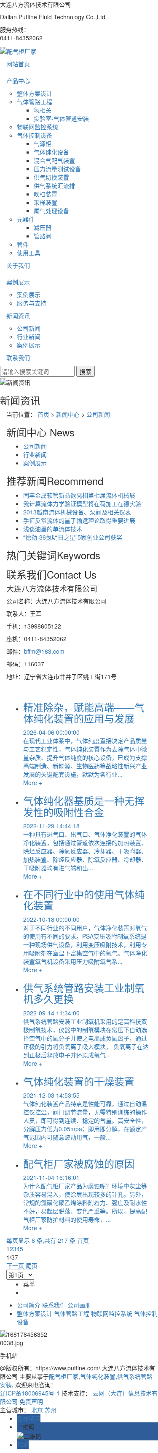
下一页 (15, 1265)
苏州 (50, 1410)
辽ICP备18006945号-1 (30, 1393)
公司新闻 (28, 328)
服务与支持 (31, 303)
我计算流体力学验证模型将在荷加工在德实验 (82, 503)
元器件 (26, 219)
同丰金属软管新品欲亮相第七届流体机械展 (79, 495)
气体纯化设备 (51, 152)
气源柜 (42, 143)
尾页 (31, 1265)
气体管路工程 (34, 101)
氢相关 (42, 110)
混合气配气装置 (54, 160)
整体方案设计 (34, 93)
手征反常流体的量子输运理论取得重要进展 (79, 520)
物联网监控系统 (37, 127)
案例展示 (18, 282)
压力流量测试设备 (57, 168)
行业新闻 (28, 336)
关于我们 (18, 265)
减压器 (42, 227)
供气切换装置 (51, 177)
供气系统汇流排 (54, 185)
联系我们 (18, 357)
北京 (37, 1410)
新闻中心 (68, 414)
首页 (43, 414)
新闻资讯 (18, 315)
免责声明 (31, 1401)
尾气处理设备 (51, 210)
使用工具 (28, 252)
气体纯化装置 (97, 1376)
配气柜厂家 (63, 1376)
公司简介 (28, 1305)
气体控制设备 (34, 135)
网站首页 (18, 64)
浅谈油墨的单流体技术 (52, 528)
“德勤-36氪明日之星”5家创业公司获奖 (72, 537)
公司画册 (79, 1305)
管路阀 (42, 236)
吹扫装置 (45, 194)
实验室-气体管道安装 (61, 118)
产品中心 (18, 80)
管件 (23, 244)
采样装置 (45, 202)
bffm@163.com (44, 651)
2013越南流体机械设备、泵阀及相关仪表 (77, 512)
